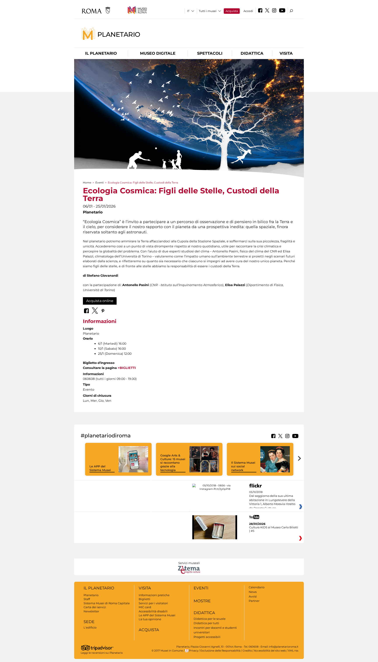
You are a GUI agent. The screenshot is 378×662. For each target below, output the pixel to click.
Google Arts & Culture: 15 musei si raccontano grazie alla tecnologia (172, 463)
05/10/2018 (272, 500)
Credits (247, 650)
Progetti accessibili (207, 637)
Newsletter (91, 611)
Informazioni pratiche (154, 595)
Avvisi (253, 596)
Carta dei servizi (95, 607)
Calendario (256, 587)
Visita (286, 53)
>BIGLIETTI (126, 368)
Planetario (118, 34)
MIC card (145, 607)
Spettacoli (209, 53)
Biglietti (144, 599)
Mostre (202, 601)
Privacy (193, 650)
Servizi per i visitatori (153, 603)
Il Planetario (101, 53)
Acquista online (99, 301)
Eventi (99, 182)
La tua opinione (150, 619)
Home (87, 182)
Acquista (232, 11)
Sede (89, 622)
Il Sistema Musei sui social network (243, 466)
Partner (254, 601)
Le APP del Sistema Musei (100, 468)
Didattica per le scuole (210, 618)
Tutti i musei (208, 11)
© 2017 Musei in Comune (167, 650)
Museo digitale (157, 53)
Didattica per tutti (206, 623)
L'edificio (90, 627)
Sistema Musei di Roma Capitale (107, 603)
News (253, 592)
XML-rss (293, 650)
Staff (87, 599)
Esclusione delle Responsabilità (220, 650)
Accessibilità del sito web (270, 650)
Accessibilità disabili (153, 611)
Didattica (252, 53)
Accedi (248, 11)
